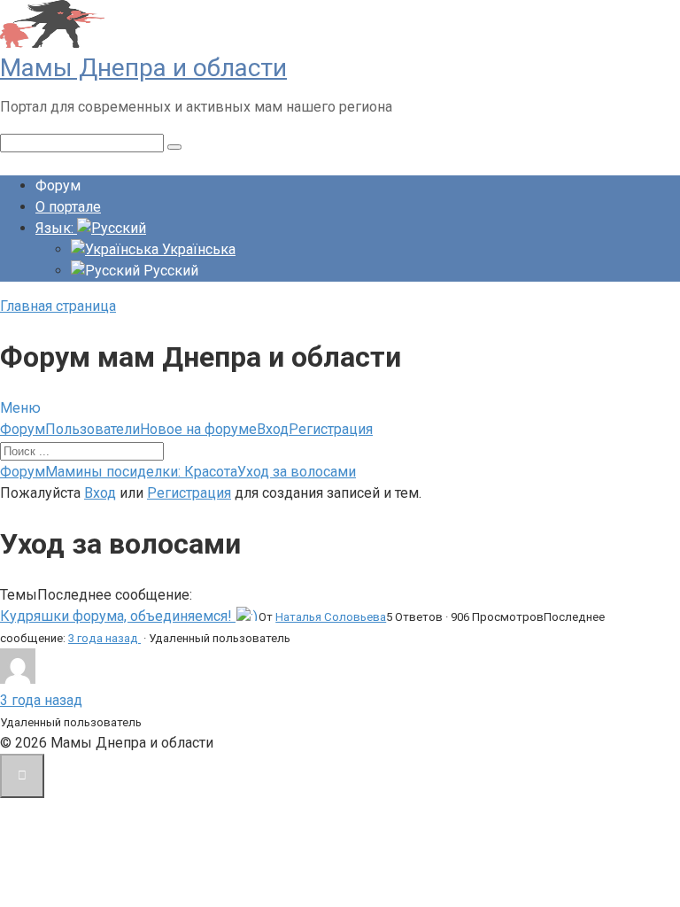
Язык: (56, 228)
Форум (22, 429)
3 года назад (104, 638)
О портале (68, 206)
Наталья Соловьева (330, 617)
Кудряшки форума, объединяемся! (118, 616)
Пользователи (92, 429)
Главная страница (58, 306)
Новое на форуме (198, 429)
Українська (197, 249)
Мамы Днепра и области (143, 67)
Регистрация (331, 429)
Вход (273, 429)
